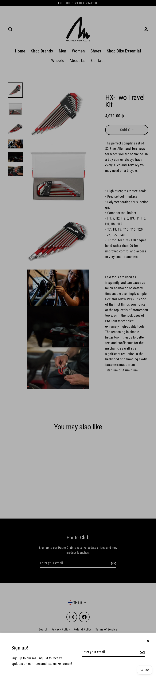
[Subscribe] (141, 652)
